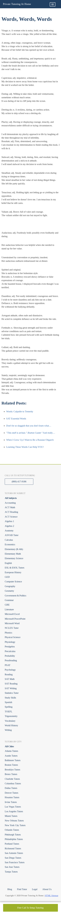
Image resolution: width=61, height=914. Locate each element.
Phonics (8, 632)
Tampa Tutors (11, 871)
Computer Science (13, 581)
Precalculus (10, 651)
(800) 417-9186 (19, 481)
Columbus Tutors (13, 783)
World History (11, 725)
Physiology (10, 642)
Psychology (10, 669)
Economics (10, 544)
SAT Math (10, 679)
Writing (8, 730)
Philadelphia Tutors (14, 839)
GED (7, 577)
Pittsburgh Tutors (13, 834)
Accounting (10, 503)
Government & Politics (15, 595)
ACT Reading (11, 512)
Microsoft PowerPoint (15, 619)
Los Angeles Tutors (14, 811)
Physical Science (12, 637)
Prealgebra (10, 646)
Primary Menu (52, 4)
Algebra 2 (9, 526)
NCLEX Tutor (12, 628)
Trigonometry (11, 716)
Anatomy (9, 530)
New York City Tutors (15, 825)
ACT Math (10, 507)
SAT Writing (11, 688)
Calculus (9, 540)
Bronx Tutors (11, 774)
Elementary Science (14, 558)
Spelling (8, 707)
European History (13, 572)
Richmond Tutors (13, 848)
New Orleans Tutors (14, 820)
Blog (9, 889)
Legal (34, 889)
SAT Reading (11, 683)
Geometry (9, 591)
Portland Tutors (12, 843)
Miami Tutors (11, 816)
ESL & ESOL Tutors (14, 567)
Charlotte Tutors (12, 779)
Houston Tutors (12, 797)
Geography (10, 586)
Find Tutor (22, 889)
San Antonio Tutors (14, 853)
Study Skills (10, 697)
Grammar (9, 600)
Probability (10, 656)
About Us (47, 889)
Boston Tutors (11, 765)
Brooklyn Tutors (12, 769)
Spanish (8, 702)
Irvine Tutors (11, 802)
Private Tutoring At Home (17, 4)
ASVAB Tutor (11, 535)
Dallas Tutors (11, 788)
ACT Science (11, 516)
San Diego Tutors (13, 858)
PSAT (7, 665)
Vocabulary (10, 721)
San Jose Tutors (12, 867)
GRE (7, 604)
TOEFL (8, 711)
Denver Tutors (11, 793)
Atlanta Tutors (11, 751)
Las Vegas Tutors (13, 806)
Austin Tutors (11, 755)
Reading (9, 674)
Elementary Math (13, 554)
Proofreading (11, 660)
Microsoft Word (12, 623)
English (8, 563)
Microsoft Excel (12, 614)
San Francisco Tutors (14, 862)
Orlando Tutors (12, 830)
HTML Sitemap (51, 895)
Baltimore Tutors (12, 760)
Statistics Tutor (12, 693)
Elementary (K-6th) (14, 549)
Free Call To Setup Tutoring (30, 907)
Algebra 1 (9, 521)
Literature (9, 609)
